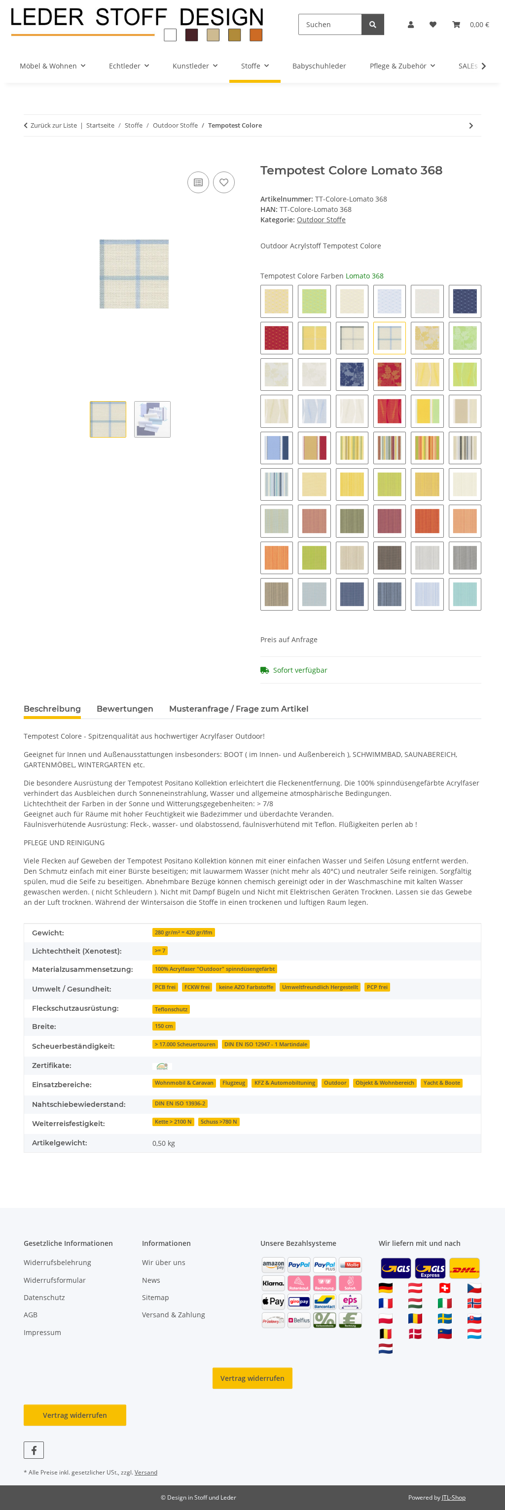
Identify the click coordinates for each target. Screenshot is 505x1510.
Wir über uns (163, 1262)
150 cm (164, 1026)
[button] (411, 24)
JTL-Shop (454, 1497)
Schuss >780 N (219, 1121)
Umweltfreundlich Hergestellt (320, 987)
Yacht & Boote (442, 1082)
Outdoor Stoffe (321, 219)
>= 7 (160, 950)
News (151, 1280)
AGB (30, 1314)
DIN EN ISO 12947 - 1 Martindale (265, 1044)
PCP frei (377, 987)
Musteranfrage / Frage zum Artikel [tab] (239, 709)
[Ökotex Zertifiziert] (162, 1066)
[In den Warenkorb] (31, 158)
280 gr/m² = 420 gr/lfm (184, 932)
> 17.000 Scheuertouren (185, 1044)
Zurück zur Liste (54, 125)
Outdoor (335, 1082)
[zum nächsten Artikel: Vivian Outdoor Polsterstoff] (471, 125)
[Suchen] (372, 24)
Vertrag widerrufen (252, 1378)
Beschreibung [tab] (52, 709)
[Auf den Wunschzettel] (224, 182)
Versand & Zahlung (173, 1314)
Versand (146, 1472)
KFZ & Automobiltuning (284, 1082)
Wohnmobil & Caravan (184, 1082)
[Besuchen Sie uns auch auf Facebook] (34, 1450)
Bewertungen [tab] (125, 709)
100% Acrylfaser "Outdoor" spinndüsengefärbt (215, 968)
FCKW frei (197, 987)
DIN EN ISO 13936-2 (180, 1103)
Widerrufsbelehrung (57, 1262)
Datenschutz (44, 1297)
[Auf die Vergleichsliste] (198, 182)
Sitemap (155, 1297)
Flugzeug (233, 1082)
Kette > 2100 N (173, 1121)
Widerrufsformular (55, 1280)
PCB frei (165, 987)
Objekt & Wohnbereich (385, 1082)
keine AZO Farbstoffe (246, 987)
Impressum (42, 1332)
